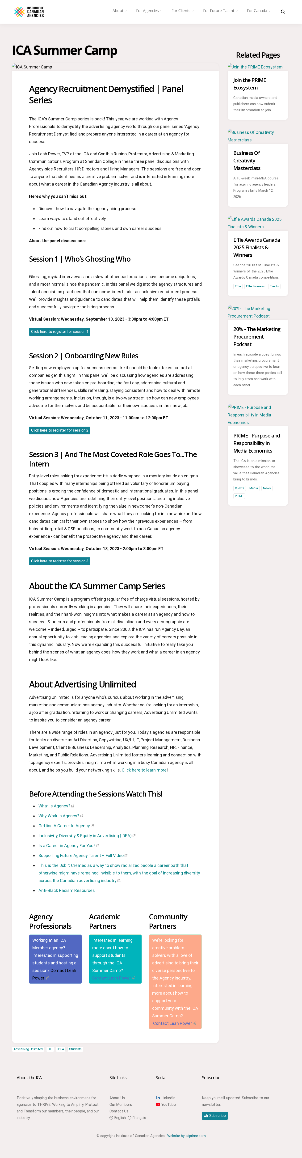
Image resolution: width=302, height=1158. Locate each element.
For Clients (181, 10)
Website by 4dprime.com (186, 1136)
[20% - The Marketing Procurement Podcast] (258, 316)
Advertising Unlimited (28, 1049)
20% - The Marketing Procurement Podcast (256, 336)
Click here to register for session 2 (59, 430)
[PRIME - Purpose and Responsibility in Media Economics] (258, 422)
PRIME (239, 496)
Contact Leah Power (111, 978)
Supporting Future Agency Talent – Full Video (81, 855)
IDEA (61, 1049)
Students (75, 1049)
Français (138, 1118)
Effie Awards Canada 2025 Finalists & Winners (256, 247)
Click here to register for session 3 (59, 561)
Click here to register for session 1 (59, 331)
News (267, 488)
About (118, 10)
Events (274, 286)
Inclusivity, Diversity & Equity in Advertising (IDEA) (85, 835)
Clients (239, 488)
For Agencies (147, 10)
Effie (238, 286)
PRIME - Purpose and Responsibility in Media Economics (256, 443)
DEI (50, 1049)
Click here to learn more (144, 770)
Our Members (120, 1104)
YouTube (168, 1104)
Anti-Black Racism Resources (66, 890)
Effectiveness (255, 286)
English (119, 1118)
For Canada (257, 10)
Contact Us (118, 1111)
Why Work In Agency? (58, 815)
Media (253, 488)
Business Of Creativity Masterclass (246, 160)
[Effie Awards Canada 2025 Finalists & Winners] (258, 226)
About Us (117, 1098)
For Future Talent (218, 10)
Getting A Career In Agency (64, 825)
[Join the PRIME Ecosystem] (255, 66)
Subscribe (217, 1115)
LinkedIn (167, 1098)
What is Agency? (54, 805)
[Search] (283, 12)
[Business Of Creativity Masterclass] (258, 139)
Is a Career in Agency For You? (67, 845)
